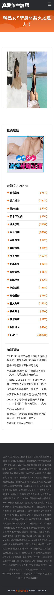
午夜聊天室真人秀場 (29, 494)
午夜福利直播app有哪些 (20, 423)
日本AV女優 (28, 216)
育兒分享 (28, 303)
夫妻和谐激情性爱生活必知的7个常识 (27, 394)
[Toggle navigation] (50, 4)
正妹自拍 (28, 208)
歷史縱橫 (28, 256)
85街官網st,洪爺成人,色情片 (28, 536)
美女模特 (28, 200)
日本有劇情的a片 (36, 511)
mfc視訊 (47, 523)
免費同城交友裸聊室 (41, 515)
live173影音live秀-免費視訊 (38, 498)
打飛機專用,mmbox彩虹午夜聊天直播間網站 (24, 527)
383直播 (46, 536)
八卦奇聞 (28, 240)
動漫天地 (28, 271)
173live (20, 498)
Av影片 (28, 335)
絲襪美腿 (28, 192)
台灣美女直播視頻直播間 (24, 507)
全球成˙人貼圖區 (15, 408)
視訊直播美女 (36, 481)
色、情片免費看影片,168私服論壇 (26, 477)
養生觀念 (28, 311)
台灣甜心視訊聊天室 (34, 502)
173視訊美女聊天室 (38, 565)
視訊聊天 (28, 327)
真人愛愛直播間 (16, 544)
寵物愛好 (28, 295)
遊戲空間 (28, 279)
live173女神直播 (33, 473)
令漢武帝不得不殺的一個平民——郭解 (26, 389)
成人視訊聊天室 (28, 561)
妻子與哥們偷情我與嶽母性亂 (22, 365)
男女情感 (28, 232)
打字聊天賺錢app (29, 578)
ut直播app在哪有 (18, 511)
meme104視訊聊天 (23, 573)
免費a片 (14, 494)
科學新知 (28, 263)
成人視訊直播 (32, 569)
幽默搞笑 (28, 248)
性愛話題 (28, 224)
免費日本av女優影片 (28, 490)
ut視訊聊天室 (35, 523)
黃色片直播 (27, 553)
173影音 (38, 573)
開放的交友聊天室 (16, 461)
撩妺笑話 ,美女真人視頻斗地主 (17, 456)
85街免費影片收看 (31, 557)
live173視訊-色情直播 (13, 502)
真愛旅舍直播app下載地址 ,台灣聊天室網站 (23, 519)
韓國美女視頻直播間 (28, 469)
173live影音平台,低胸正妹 (36, 486)
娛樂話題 (28, 287)
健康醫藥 (28, 319)
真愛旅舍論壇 (21, 590)
